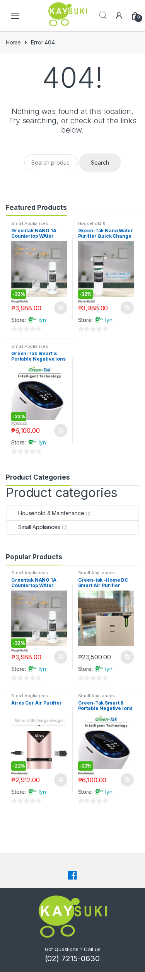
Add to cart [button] (60, 308)
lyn (42, 320)
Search (103, 15)
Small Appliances (29, 223)
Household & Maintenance (92, 226)
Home (13, 42)
